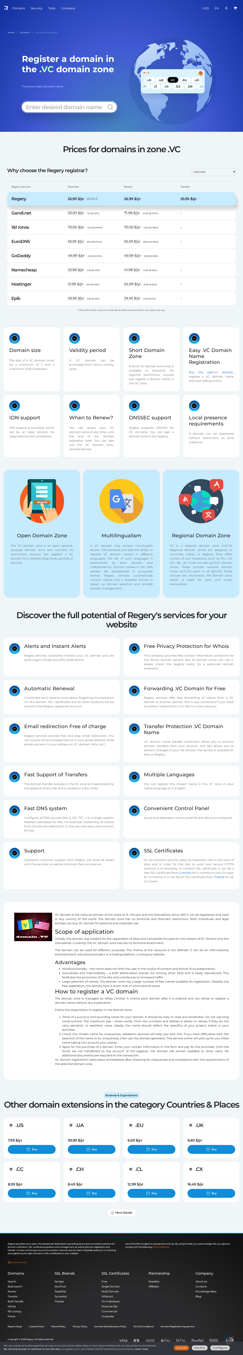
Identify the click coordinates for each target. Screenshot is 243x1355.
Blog (198, 1296)
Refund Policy (58, 1326)
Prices (11, 1316)
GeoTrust (60, 1286)
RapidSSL (60, 1291)
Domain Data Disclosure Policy (110, 1326)
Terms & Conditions (143, 1326)
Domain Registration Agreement (177, 1326)
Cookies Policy (36, 1326)
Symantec (61, 1296)
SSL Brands (65, 1273)
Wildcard (107, 1296)
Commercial (109, 1311)
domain (227, 372)
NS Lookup (14, 1311)
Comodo (185, 872)
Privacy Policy (80, 1326)
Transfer (12, 1296)
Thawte (219, 877)
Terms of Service (161, 1247)
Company (204, 1273)
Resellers (154, 1281)
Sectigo (59, 1281)
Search (12, 1281)
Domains (16, 1273)
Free (104, 1281)
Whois (12, 1306)
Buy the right (201, 372)
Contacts (201, 1286)
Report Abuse (15, 1326)
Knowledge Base (206, 1291)
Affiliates (154, 1286)
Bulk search (15, 1286)
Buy (34, 1149)
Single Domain (111, 1286)
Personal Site (110, 1306)
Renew (12, 1291)
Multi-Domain (110, 1291)
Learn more (141, 1349)
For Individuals (111, 1301)
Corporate (108, 1316)
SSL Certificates (115, 1273)
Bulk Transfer (16, 1301)
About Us (201, 1281)
